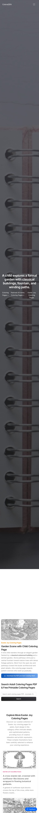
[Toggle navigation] (34, 4)
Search (18, 699)
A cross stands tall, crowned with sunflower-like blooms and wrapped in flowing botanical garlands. (19, 780)
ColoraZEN (7, 4)
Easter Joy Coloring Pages (32, 295)
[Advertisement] (19, 589)
